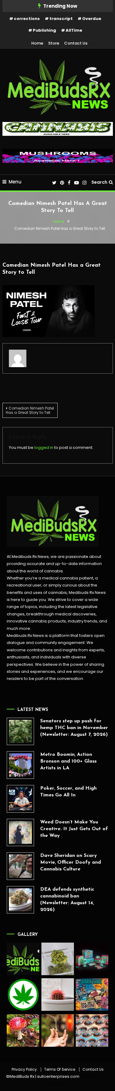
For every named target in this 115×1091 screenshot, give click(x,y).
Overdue (91, 19)
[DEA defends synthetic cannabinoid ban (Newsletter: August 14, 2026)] (20, 900)
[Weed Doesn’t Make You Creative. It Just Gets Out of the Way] (20, 832)
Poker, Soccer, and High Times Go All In (68, 792)
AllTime (74, 30)
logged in (43, 447)
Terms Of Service (59, 1069)
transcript (61, 19)
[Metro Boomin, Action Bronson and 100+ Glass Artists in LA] (20, 765)
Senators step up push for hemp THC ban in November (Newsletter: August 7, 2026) (74, 728)
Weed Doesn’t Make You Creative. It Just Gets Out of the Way (74, 829)
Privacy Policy (24, 1069)
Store (53, 43)
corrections (27, 19)
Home (37, 43)
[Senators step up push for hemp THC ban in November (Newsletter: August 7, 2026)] (20, 731)
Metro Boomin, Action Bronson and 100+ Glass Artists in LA (68, 761)
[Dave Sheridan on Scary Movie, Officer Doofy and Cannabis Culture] (20, 866)
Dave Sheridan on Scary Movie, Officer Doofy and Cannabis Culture (70, 862)
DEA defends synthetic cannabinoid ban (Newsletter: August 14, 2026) (67, 899)
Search (99, 182)
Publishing (44, 30)
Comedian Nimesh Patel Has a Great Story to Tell (30, 410)
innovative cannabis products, (37, 621)
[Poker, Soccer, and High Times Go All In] (20, 799)
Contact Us (75, 43)
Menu (15, 182)
